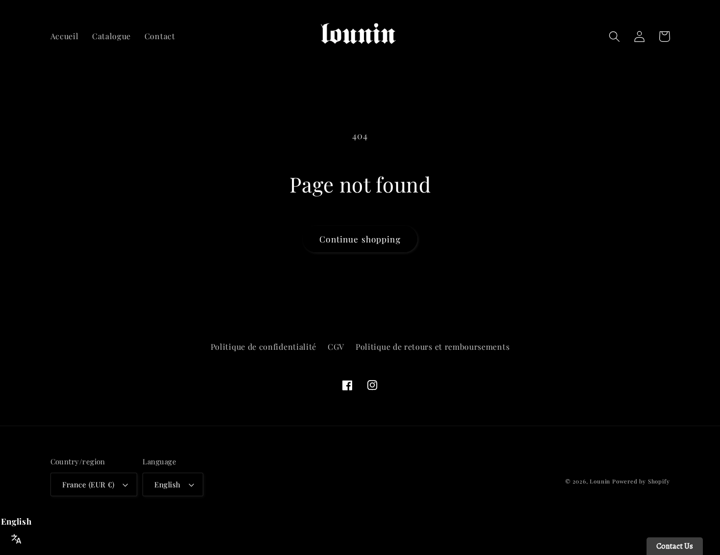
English (167, 484)
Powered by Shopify (641, 481)
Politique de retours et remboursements (432, 346)
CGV (336, 346)
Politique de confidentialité (263, 346)
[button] (614, 36)
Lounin (600, 481)
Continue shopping (360, 238)
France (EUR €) (88, 484)
